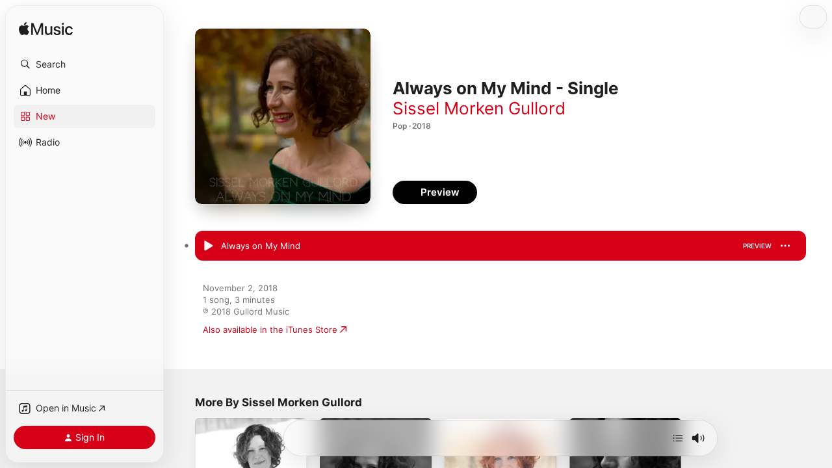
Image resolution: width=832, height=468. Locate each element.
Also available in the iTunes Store (270, 329)
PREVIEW (757, 246)
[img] (46, 29)
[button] (84, 64)
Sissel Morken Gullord (479, 108)
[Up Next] (678, 438)
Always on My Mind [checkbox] (260, 245)
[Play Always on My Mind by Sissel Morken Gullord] (208, 246)
